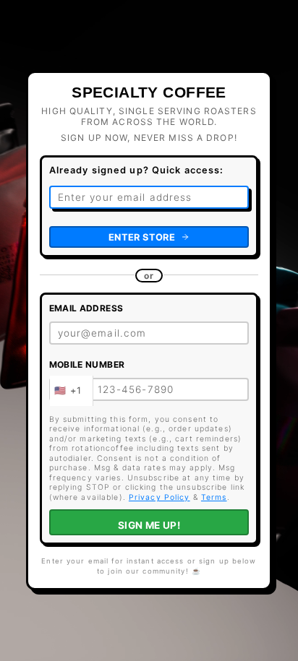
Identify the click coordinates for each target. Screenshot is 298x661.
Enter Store (141, 237)
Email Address (86, 308)
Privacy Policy (159, 497)
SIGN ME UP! (149, 525)
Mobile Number (87, 364)
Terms (214, 497)
